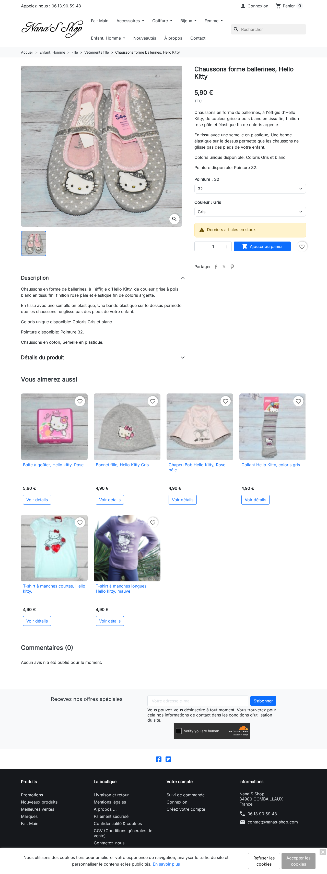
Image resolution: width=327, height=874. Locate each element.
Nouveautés (144, 38)
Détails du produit (42, 357)
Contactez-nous (109, 842)
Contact (197, 38)
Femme (212, 20)
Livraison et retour (111, 794)
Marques (29, 816)
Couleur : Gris (207, 202)
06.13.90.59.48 (262, 813)
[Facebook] (158, 759)
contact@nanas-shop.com (273, 821)
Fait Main (99, 20)
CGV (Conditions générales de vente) (123, 833)
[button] (254, 5)
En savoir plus (166, 864)
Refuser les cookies (264, 861)
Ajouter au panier (262, 246)
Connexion (177, 802)
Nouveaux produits (39, 802)
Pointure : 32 (206, 179)
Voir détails (37, 499)
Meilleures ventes (37, 809)
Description (35, 278)
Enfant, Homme (106, 38)
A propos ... (105, 809)
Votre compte (180, 781)
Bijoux (186, 20)
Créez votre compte (186, 809)
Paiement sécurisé (111, 816)
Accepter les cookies (298, 861)
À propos (173, 38)
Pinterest (232, 267)
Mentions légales (110, 802)
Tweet (224, 267)
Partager (216, 267)
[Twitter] (168, 759)
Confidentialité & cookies (118, 823)
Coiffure (160, 20)
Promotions (32, 794)
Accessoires (128, 20)
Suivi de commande (186, 794)
